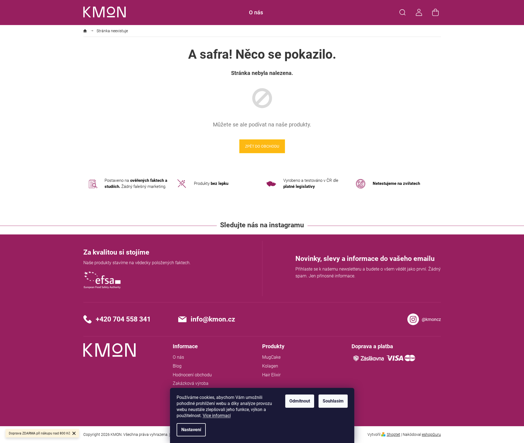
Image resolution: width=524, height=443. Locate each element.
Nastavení (191, 429)
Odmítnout (299, 401)
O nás (178, 357)
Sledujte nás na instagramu (262, 225)
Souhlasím (333, 401)
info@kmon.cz (213, 319)
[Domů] (87, 31)
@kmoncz (431, 319)
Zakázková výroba (190, 383)
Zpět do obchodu (262, 146)
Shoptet (393, 434)
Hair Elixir (271, 374)
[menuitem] (255, 12)
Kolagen (270, 366)
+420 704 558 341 (123, 319)
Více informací (217, 415)
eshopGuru (431, 434)
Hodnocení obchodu (192, 374)
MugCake (271, 357)
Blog (177, 366)
